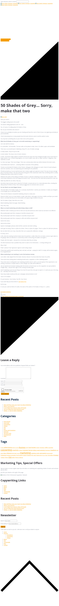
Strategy (55, 455)
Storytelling (50, 455)
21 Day (2, 447)
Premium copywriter (11, 455)
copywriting (6, 449)
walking (13, 457)
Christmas (42, 447)
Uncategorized (7, 434)
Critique (5, 426)
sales (35, 455)
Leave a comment (19, 296)
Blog (5, 488)
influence (9, 453)
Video (5, 436)
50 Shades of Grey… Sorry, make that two (17, 30)
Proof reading (19, 455)
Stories (43, 455)
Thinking (6, 457)
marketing (8, 292)
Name (2, 381)
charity (37, 447)
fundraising (47, 450)
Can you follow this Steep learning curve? (14, 409)
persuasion (43, 453)
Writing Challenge (19, 457)
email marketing (41, 450)
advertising (8, 447)
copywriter (50, 447)
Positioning (3, 455)
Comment (3, 378)
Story (46, 455)
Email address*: (5, 523)
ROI (32, 455)
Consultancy (10, 535)
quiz (5, 429)
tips (10, 457)
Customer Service (27, 450)
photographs (50, 453)
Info (5, 427)
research (29, 455)
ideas (4, 453)
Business (22, 447)
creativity (15, 450)
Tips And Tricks (7, 433)
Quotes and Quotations (9, 430)
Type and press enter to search (8, 1)
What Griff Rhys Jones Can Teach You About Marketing (17, 405)
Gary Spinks (5, 296)
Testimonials (7, 491)
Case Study (6, 423)
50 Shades (3, 292)
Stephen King (39, 455)
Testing (2, 457)
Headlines (53, 450)
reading (25, 455)
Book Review (7, 421)
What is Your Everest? (9, 406)
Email (2, 383)
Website (3, 385)
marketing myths (35, 453)
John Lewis (14, 453)
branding (17, 447)
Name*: (3, 521)
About (5, 487)
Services (6, 533)
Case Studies (32, 447)
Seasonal (6, 432)
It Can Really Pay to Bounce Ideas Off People (15, 408)
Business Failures (5, 40)
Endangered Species (6, 39)
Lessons (18, 453)
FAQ (5, 490)
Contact (6, 493)
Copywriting (10, 536)
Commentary (33, 30)
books (13, 447)
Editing (34, 450)
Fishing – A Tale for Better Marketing (13, 410)
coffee (46, 447)
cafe (27, 447)
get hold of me (22, 281)
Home (2, 30)
